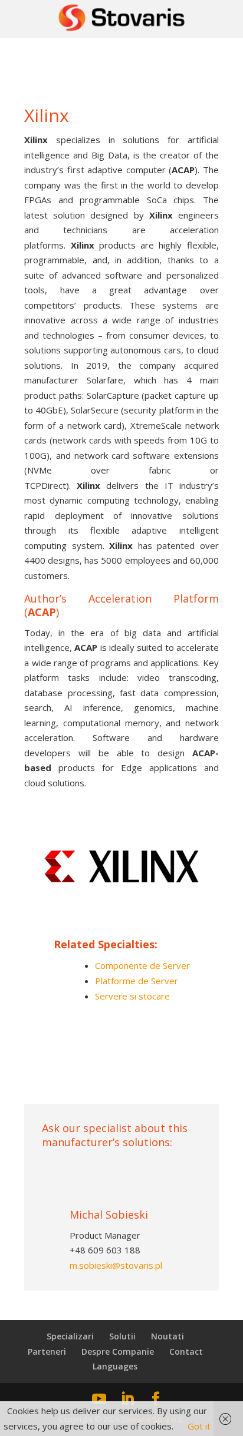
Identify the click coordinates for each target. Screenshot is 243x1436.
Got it (199, 1426)
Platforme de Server (136, 981)
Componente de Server (142, 965)
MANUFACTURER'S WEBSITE (122, 1033)
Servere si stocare (132, 996)
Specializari (70, 1336)
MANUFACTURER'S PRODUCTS (120, 1074)
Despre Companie (117, 1351)
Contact (186, 1351)
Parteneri (47, 1351)
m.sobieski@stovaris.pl (116, 1265)
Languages (115, 1366)
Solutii (122, 1336)
